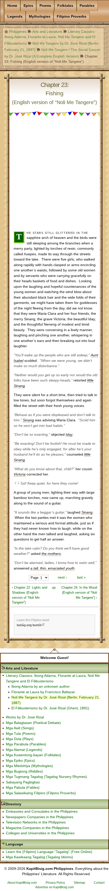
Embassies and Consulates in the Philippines (42, 811)
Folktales (65, 6)
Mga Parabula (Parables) (26, 744)
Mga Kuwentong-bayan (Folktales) (33, 755)
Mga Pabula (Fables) (23, 787)
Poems (45, 6)
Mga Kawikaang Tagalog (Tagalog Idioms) (39, 857)
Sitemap (79, 882)
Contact (99, 882)
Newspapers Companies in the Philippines (39, 817)
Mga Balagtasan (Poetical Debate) (33, 723)
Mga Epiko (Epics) (20, 760)
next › (62, 578)
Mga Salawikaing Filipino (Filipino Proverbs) (41, 793)
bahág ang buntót (29, 625)
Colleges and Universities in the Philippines (40, 833)
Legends (15, 16)
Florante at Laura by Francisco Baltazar (43, 692)
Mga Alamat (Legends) (24, 750)
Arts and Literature (47, 31)
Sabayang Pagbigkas (23, 782)
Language (30, 844)
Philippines (17, 31)
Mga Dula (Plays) (19, 739)
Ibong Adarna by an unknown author (40, 686)
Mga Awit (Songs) (20, 728)
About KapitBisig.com (22, 882)
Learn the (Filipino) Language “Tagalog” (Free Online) (49, 852)
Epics (28, 6)
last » (81, 578)
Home (12, 6)
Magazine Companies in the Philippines (37, 828)
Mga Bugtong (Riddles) (24, 771)
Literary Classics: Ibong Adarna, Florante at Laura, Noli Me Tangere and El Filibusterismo (49, 37)
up (53, 587)
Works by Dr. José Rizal (25, 717)
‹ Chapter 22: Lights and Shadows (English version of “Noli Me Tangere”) (29, 595)
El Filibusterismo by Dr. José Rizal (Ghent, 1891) (50, 708)
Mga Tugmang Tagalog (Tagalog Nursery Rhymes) (46, 777)
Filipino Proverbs (71, 16)
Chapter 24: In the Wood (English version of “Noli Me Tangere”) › (79, 592)
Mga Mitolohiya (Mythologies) (29, 766)
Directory (29, 804)
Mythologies (39, 16)
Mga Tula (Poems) (20, 733)
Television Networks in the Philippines (36, 822)
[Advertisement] (54, 175)
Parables (87, 6)
